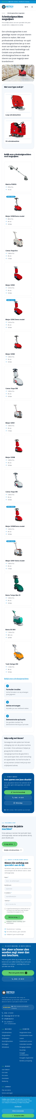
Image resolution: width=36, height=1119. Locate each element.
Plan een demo (6, 1090)
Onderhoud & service (25, 1041)
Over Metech (6, 1069)
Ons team (5, 1072)
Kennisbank (5, 1078)
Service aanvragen (7, 1093)
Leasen (21, 1038)
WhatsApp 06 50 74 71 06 (11, 1016)
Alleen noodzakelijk (18, 1111)
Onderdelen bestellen (25, 1044)
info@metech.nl (8, 1019)
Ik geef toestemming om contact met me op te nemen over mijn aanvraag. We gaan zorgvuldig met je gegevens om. (18, 910)
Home (3, 13)
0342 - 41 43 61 (19, 797)
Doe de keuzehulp (19, 792)
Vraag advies (8, 844)
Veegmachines (6, 1035)
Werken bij (5, 1081)
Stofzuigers (5, 1044)
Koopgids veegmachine (26, 1058)
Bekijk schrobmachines (11, 850)
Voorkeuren (18, 1106)
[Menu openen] (32, 7)
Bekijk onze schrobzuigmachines (16, 679)
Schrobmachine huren (25, 1035)
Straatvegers (5, 1038)
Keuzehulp (22, 1050)
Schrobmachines (7, 1032)
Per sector (5, 1075)
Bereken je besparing (25, 1061)
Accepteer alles (19, 1115)
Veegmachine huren (25, 1032)
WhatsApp (19, 803)
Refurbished (5, 1047)
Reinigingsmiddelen (25, 1047)
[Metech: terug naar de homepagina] (8, 7)
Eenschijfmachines (7, 1041)
